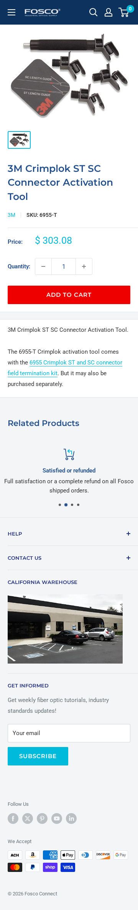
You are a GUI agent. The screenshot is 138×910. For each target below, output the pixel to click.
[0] (124, 12)
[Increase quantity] (84, 266)
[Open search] (93, 12)
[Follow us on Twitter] (27, 818)
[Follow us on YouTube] (56, 818)
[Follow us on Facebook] (13, 818)
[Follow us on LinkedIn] (71, 818)
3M (11, 215)
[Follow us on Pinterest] (42, 818)
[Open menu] (11, 12)
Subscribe (38, 756)
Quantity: (19, 266)
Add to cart (69, 294)
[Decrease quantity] (43, 266)
